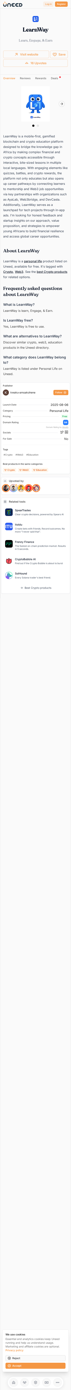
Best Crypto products (38, 587)
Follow (58, 392)
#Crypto (8, 454)
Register (61, 4)
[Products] (35, 1382)
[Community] (24, 1382)
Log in (48, 4)
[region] (35, 104)
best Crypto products (52, 272)
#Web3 (19, 454)
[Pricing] (46, 1382)
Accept (16, 1365)
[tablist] (35, 78)
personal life (33, 261)
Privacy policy (14, 1350)
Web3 (19, 272)
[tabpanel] (35, 231)
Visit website (29, 54)
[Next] (62, 104)
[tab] (9, 78)
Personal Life (59, 411)
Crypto (8, 272)
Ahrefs (65, 427)
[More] (57, 1382)
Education (41, 470)
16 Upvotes (38, 63)
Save (62, 54)
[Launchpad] (13, 1382)
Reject (16, 1358)
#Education (32, 454)
